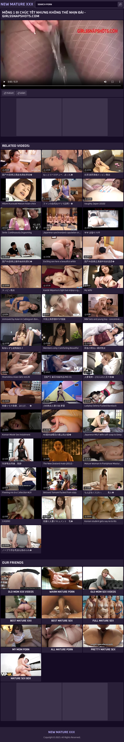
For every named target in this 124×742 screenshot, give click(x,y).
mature (10, 93)
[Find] (120, 4)
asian (22, 93)
